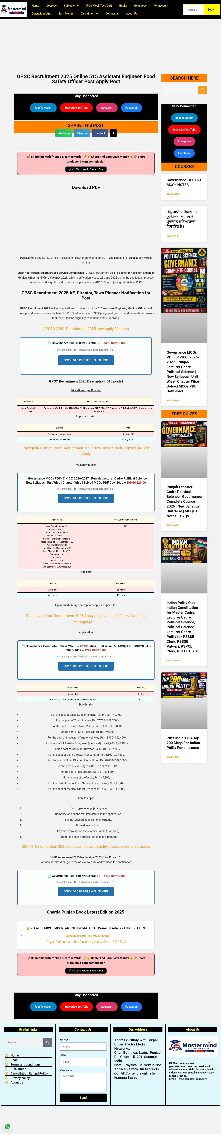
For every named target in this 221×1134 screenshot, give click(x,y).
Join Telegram (43, 107)
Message (66, 1070)
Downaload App (41, 13)
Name (64, 1040)
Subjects (69, 5)
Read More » (173, 194)
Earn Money (66, 13)
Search (211, 9)
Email (63, 1055)
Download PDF (86, 187)
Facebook (131, 107)
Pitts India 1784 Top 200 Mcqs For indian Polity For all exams (183, 743)
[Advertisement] (110, 45)
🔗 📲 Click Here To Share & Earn (86, 169)
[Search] (47, 1042)
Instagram (106, 107)
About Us (131, 13)
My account (161, 5)
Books (123, 5)
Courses (51, 5)
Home (35, 5)
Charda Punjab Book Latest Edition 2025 (85, 912)
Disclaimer (87, 13)
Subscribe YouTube (76, 107)
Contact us (112, 13)
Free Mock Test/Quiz (99, 5)
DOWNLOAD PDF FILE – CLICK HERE (86, 360)
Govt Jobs (140, 5)
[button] (63, 133)
